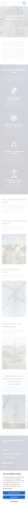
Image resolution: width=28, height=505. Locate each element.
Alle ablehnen (14, 497)
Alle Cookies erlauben (14, 493)
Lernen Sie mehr (7, 488)
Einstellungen (14, 501)
